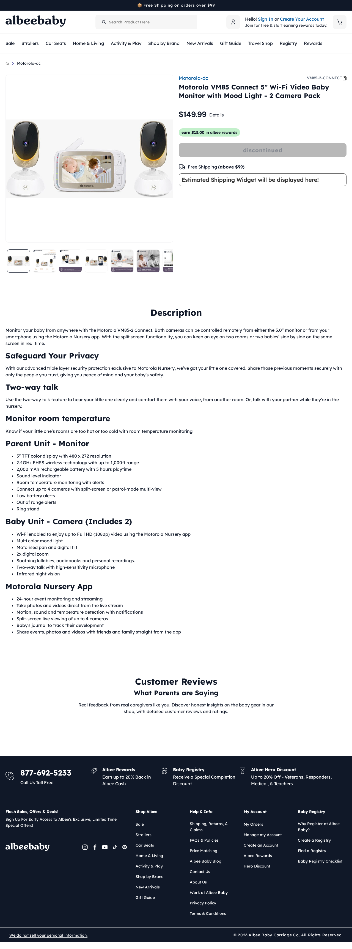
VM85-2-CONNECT (324, 77)
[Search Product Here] (104, 22)
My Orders (253, 824)
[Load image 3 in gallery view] (70, 261)
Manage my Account (263, 834)
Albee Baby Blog (205, 861)
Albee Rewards (258, 855)
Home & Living (149, 855)
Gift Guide (145, 897)
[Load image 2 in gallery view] (44, 261)
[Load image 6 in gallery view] (148, 261)
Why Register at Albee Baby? (319, 826)
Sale (140, 824)
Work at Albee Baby (209, 892)
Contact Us (200, 871)
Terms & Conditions (208, 913)
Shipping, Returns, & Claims (209, 826)
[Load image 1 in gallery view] (18, 261)
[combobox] (146, 22)
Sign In (265, 19)
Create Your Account (302, 19)
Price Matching (203, 850)
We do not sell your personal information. (48, 935)
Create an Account (261, 845)
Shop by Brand (150, 876)
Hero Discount (257, 866)
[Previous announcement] (7, 5)
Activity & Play (149, 866)
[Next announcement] (345, 5)
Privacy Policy (203, 903)
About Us (198, 882)
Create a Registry (314, 840)
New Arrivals (148, 887)
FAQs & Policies (204, 840)
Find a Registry (312, 850)
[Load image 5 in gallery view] (122, 261)
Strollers (144, 834)
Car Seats (145, 845)
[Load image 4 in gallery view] (96, 261)
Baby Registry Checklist (320, 861)
